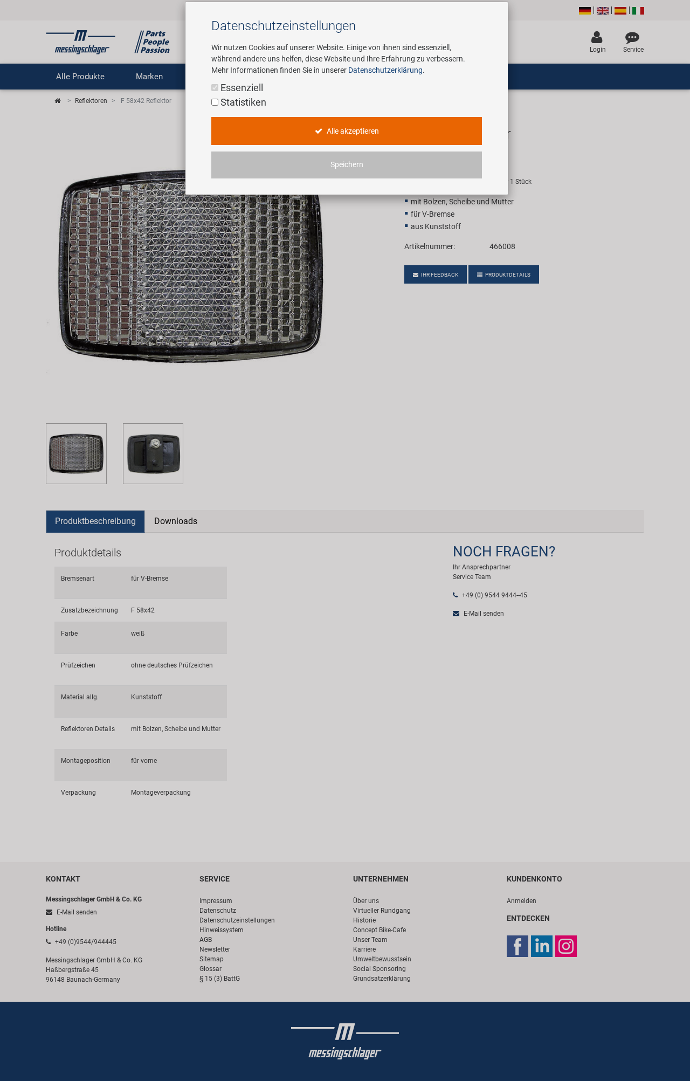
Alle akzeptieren (352, 131)
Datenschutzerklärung (385, 70)
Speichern (346, 164)
